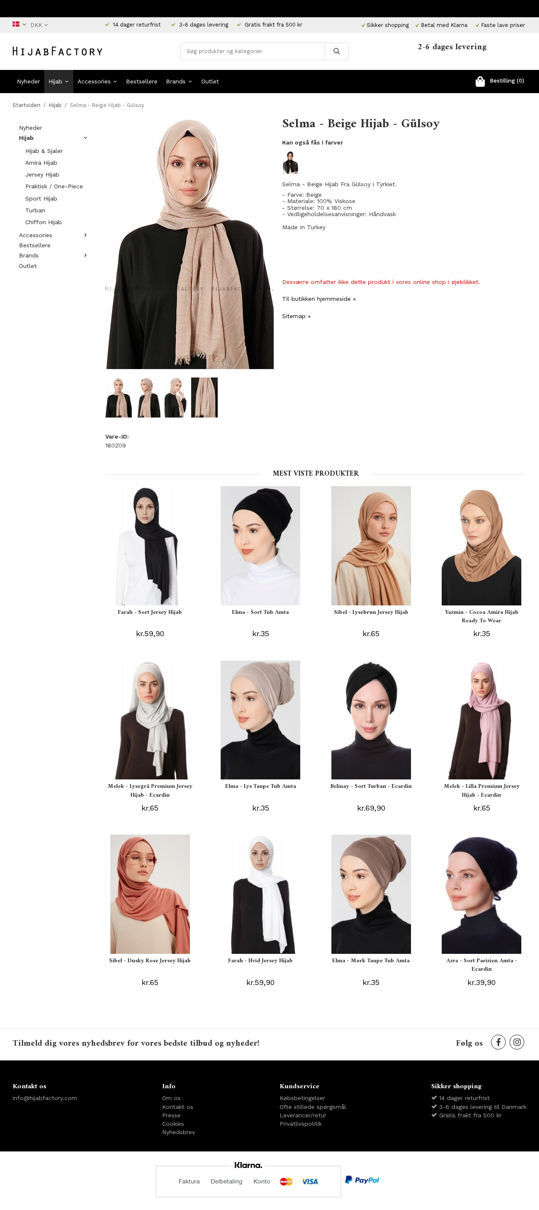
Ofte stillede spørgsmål (313, 1106)
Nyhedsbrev (178, 1132)
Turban (35, 210)
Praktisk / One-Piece (54, 186)
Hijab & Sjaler (44, 150)
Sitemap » (296, 316)
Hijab (55, 81)
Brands (176, 81)
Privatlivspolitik (301, 1123)
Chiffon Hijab (43, 222)
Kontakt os (177, 1106)
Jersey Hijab (42, 174)
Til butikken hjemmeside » (319, 298)
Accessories (94, 81)
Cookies (173, 1123)
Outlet (210, 81)
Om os (171, 1098)
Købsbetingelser (302, 1098)
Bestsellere (141, 81)
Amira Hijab (41, 162)
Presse (171, 1115)
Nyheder (28, 81)
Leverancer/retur (303, 1115)
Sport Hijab (41, 198)
